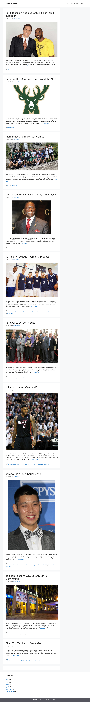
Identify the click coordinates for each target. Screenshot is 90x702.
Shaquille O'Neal (38, 660)
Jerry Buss (9, 378)
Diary (7, 682)
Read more (30, 66)
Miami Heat (26, 464)
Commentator (17, 660)
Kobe (13, 564)
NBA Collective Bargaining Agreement (41, 464)
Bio (82, 3)
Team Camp (14, 185)
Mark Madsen (11, 3)
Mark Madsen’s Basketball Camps (25, 136)
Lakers (20, 378)
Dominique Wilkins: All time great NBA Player (31, 194)
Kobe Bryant (15, 378)
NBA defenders (51, 564)
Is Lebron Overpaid (11, 464)
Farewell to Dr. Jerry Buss (20, 322)
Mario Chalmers (27, 564)
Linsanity (37, 634)
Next (15, 668)
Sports (8, 185)
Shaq (24, 378)
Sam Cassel (8, 566)
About (66, 3)
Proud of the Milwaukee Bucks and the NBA (31, 79)
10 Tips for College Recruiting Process (27, 256)
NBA (31, 464)
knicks (27, 634)
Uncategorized (10, 127)
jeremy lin (9, 564)
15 (12, 668)
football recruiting (30, 311)
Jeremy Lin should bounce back (24, 473)
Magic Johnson (18, 564)
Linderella (32, 634)
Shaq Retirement (30, 660)
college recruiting (21, 311)
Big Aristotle (10, 660)
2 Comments (10, 313)
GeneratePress (53, 699)
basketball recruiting (12, 311)
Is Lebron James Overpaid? (21, 387)
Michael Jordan (41, 564)
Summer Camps (75, 3)
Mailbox (8, 684)
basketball (18, 634)
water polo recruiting (45, 311)
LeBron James (20, 464)
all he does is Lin (11, 634)
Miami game (34, 564)
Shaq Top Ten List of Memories (23, 643)
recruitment (37, 311)
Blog (8, 69)
